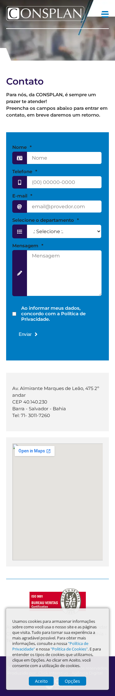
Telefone (24, 171)
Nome (22, 147)
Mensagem (27, 246)
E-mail (22, 196)
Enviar (25, 334)
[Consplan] (45, 19)
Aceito (41, 681)
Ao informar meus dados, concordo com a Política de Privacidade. (53, 313)
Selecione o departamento (45, 220)
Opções (72, 681)
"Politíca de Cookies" (69, 649)
